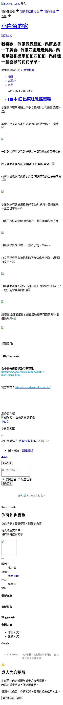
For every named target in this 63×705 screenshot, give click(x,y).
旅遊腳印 (27, 450)
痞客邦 (23, 441)
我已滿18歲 (8, 698)
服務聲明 (36, 658)
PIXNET (15, 654)
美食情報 (29, 70)
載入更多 (7, 463)
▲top (4, 456)
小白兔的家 (14, 26)
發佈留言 (7, 483)
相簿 (10, 76)
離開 (19, 698)
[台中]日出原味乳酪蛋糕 (29, 99)
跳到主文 (6, 35)
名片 (10, 84)
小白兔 (5, 421)
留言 (30, 441)
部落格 (12, 80)
